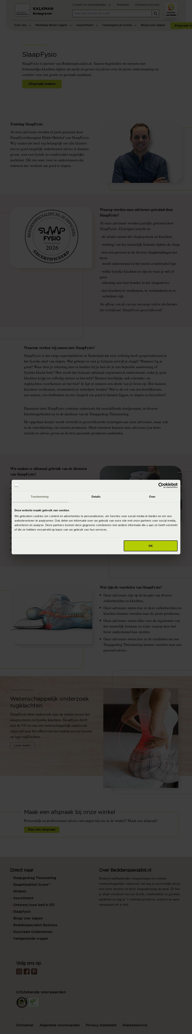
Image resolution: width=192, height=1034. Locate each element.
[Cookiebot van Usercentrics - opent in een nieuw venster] (161, 485)
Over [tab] (152, 496)
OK (150, 545)
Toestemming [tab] (40, 496)
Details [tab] (96, 496)
